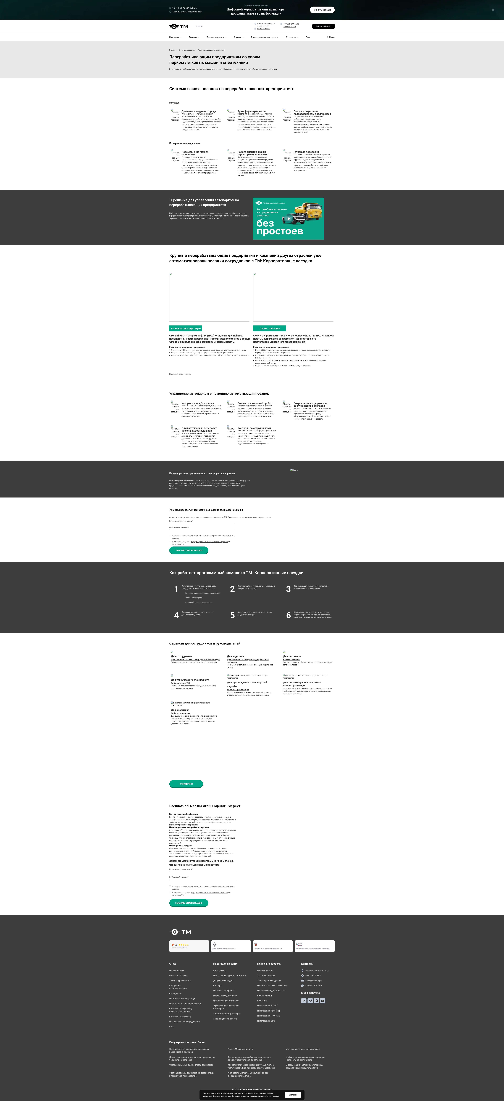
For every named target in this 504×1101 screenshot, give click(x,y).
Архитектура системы (180, 980)
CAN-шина (262, 1000)
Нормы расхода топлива (225, 995)
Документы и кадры (223, 980)
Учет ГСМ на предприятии (240, 1049)
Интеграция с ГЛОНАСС (268, 1016)
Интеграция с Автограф (268, 1011)
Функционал (175, 993)
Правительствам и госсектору (272, 985)
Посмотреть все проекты (180, 374)
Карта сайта (219, 970)
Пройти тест (186, 784)
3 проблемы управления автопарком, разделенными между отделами (304, 1066)
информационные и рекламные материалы (209, 542)
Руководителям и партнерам (263, 37)
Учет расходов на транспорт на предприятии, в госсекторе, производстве (191, 1074)
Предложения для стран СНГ (271, 990)
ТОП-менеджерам (266, 975)
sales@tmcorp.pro (313, 980)
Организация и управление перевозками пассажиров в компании (189, 1050)
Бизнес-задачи (264, 995)
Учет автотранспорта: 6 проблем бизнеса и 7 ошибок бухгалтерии (248, 1074)
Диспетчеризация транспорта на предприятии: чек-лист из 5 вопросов (192, 1058)
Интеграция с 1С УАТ (267, 1005)
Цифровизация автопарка (226, 1000)
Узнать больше (322, 9)
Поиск (332, 37)
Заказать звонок (290, 27)
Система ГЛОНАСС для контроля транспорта (191, 1065)
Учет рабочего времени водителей (303, 1049)
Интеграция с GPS (266, 1021)
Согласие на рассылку (180, 1016)
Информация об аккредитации (184, 1021)
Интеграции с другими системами (229, 975)
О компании (291, 37)
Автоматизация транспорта (227, 1013)
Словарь (217, 985)
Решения (193, 37)
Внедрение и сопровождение (178, 987)
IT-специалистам (265, 970)
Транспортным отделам (269, 980)
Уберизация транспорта (225, 1019)
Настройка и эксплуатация (182, 998)
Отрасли (237, 37)
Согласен (293, 1095)
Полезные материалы (224, 990)
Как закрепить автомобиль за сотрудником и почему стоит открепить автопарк (249, 1058)
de (202, 27)
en (199, 27)
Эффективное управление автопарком (226, 1007)
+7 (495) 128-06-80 (291, 24)
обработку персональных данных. (265, 1096)
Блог (308, 37)
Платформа (174, 37)
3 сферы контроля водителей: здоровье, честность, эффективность (305, 1058)
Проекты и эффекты (215, 37)
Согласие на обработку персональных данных (180, 1010)
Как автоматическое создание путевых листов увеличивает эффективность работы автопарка (251, 1066)
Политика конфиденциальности (185, 1003)
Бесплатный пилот (323, 26)
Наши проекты (176, 970)
